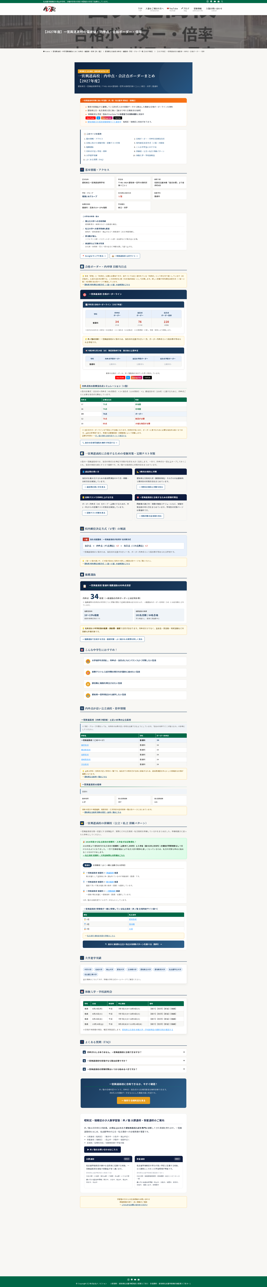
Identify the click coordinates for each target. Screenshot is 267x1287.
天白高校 (85, 764)
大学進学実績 (91, 155)
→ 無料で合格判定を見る (133, 1100)
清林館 (132, 924)
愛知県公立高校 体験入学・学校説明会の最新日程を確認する (147, 1029)
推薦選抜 (90, 147)
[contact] (218, 1)
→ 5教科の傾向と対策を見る (151, 487)
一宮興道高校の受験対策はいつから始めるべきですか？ (112, 1069)
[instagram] (207, 1)
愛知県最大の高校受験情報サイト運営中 (104, 121)
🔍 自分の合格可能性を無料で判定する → (99, 442)
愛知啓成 (133, 919)
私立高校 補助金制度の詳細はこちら (101, 935)
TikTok (118, 118)
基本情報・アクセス (94, 138)
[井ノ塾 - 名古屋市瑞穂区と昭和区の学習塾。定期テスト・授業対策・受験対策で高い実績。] (49, 9)
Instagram (106, 118)
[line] (211, 1)
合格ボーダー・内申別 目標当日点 (150, 138)
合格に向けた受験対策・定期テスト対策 (103, 143)
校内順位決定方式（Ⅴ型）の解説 (150, 143)
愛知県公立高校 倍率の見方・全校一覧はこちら (102, 812)
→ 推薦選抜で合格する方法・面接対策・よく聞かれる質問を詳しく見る (112, 639)
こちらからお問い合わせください (135, 1204)
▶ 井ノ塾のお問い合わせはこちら (102, 1149)
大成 (131, 929)
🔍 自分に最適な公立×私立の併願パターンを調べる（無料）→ (133, 944)
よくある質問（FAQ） (95, 159)
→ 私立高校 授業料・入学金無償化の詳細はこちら (104, 855)
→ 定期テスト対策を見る (94, 512)
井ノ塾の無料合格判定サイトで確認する (110, 435)
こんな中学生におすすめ (146, 147)
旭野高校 (85, 754)
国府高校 (85, 745)
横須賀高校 (86, 749)
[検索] (222, 1)
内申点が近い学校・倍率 (96, 151)
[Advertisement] (133, 1244)
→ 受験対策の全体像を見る (150, 516)
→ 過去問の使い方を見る (94, 487)
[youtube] (215, 1)
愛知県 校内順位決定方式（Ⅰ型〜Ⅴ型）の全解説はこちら (107, 284)
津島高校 (110, 872)
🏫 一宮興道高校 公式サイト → (125, 256)
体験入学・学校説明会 (145, 155)
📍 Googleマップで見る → (94, 256)
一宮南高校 (111, 891)
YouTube (90, 118)
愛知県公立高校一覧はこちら (95, 776)
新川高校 (110, 881)
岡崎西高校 (86, 759)
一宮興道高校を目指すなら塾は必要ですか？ (107, 1060)
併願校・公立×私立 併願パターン (150, 151)
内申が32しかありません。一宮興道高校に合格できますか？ (114, 1052)
